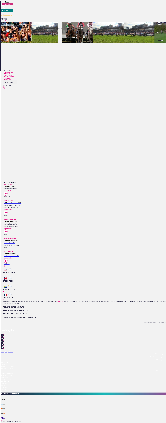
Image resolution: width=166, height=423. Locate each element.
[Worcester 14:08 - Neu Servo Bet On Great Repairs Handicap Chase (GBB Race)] (86, 25)
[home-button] (3, 7)
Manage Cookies (6, 379)
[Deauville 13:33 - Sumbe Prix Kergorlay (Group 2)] (108, 25)
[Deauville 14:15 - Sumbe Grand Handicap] (44, 25)
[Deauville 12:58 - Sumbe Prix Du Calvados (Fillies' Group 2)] (141, 25)
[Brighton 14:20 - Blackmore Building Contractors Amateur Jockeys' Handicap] (24, 25)
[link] (7, 19)
